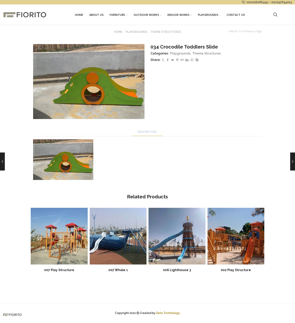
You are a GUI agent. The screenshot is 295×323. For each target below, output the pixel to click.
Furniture (117, 15)
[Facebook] (167, 60)
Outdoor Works (146, 15)
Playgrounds (208, 15)
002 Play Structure (236, 270)
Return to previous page (245, 31)
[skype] (196, 60)
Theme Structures (166, 31)
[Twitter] (163, 60)
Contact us (236, 15)
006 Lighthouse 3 (177, 270)
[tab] (147, 132)
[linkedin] (186, 60)
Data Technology (168, 313)
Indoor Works (178, 15)
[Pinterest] (177, 60)
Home (79, 15)
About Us (96, 15)
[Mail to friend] (182, 60)
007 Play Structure (59, 270)
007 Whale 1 (118, 270)
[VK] (172, 60)
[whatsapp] (191, 60)
